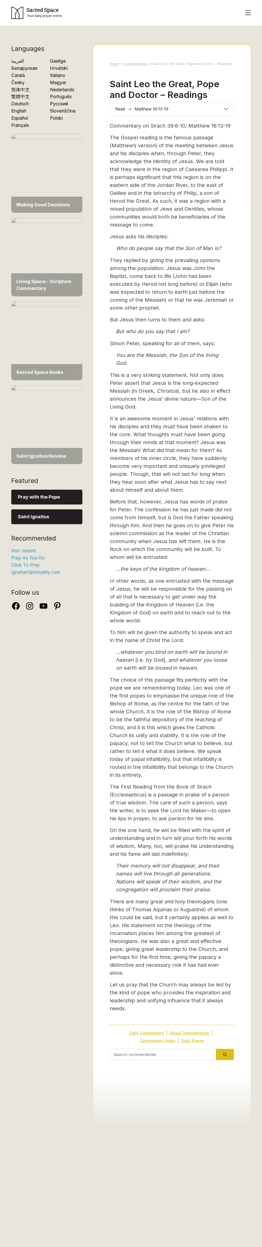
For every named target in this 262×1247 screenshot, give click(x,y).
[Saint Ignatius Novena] (46, 424)
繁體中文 (20, 96)
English (18, 111)
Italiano (57, 75)
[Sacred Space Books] (46, 340)
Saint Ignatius (33, 516)
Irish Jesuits (23, 550)
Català (18, 75)
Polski (56, 118)
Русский (59, 103)
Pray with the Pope (39, 497)
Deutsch (20, 103)
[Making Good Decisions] (46, 173)
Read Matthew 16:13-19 (141, 108)
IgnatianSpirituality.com (35, 572)
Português (61, 96)
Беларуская (24, 68)
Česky (18, 82)
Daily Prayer (192, 1040)
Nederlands (62, 89)
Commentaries (136, 64)
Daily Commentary (146, 1033)
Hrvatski (59, 68)
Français (20, 125)
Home (114, 64)
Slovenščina (62, 111)
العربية (17, 61)
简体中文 (20, 89)
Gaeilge (58, 61)
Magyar (58, 82)
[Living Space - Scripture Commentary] (46, 256)
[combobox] (163, 1054)
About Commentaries (189, 1033)
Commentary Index (158, 1040)
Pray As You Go (28, 557)
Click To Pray (25, 565)
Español (19, 118)
